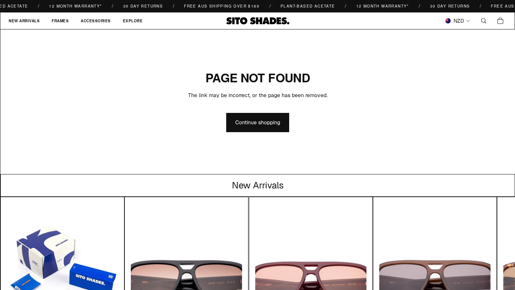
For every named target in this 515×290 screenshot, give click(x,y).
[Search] (483, 20)
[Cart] (500, 20)
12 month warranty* (72, 6)
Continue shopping (257, 122)
